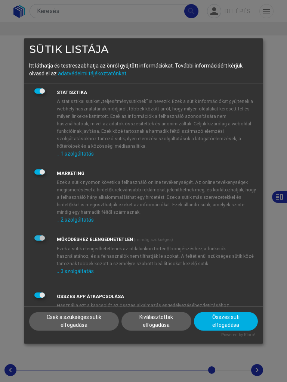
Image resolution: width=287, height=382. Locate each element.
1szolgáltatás (75, 154)
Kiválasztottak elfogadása (156, 321)
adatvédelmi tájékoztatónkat (92, 73)
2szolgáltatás (75, 220)
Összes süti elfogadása (226, 321)
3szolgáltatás (75, 271)
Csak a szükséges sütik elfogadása (74, 321)
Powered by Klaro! (238, 335)
